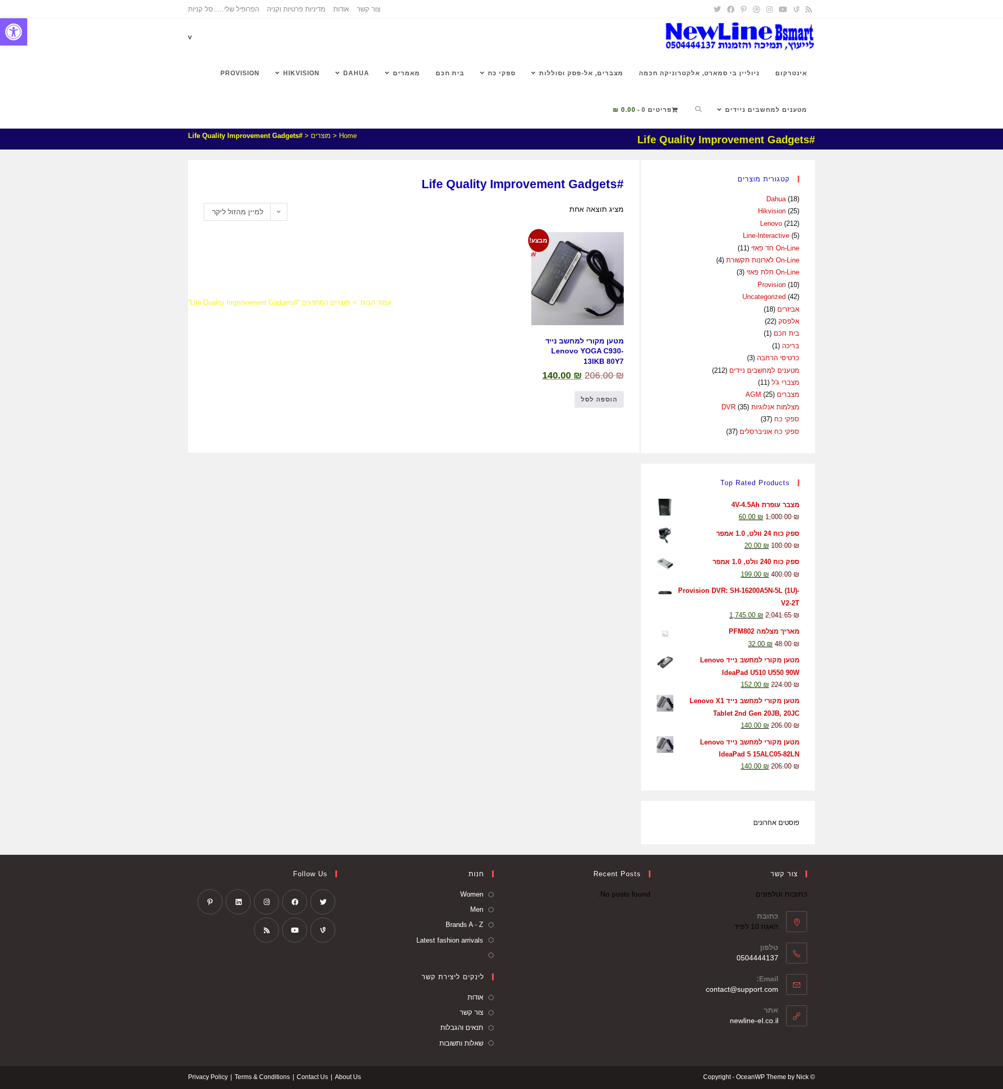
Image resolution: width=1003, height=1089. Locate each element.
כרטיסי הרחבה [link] (778, 358)
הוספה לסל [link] (599, 399)
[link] (13, 31)
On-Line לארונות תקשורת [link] (762, 260)
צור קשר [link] (368, 9)
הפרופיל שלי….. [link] (236, 9)
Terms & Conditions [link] (262, 1077)
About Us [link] (348, 1077)
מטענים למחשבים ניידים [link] (764, 370)
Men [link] (476, 909)
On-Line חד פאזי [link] (775, 248)
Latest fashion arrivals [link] (449, 940)
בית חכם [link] (786, 333)
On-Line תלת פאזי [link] (773, 272)
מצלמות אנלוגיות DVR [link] (760, 407)
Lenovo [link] (771, 223)
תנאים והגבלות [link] (461, 1027)
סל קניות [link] (200, 9)
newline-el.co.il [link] (754, 1020)
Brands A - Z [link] (464, 924)
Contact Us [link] (312, 1077)
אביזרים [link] (788, 309)
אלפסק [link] (788, 321)
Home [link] (348, 136)
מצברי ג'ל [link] (785, 382)
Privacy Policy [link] (208, 1077)
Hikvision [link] (772, 211)
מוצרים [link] (321, 136)
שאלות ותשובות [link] (461, 1043)
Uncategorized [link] (764, 297)
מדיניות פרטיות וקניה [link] (296, 9)
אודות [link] (341, 9)
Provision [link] (771, 285)
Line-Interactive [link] (766, 235)
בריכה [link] (790, 346)
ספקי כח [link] (786, 419)
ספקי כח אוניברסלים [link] (769, 431)
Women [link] (471, 894)
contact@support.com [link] (742, 989)
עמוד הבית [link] (375, 302)
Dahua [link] (776, 199)
